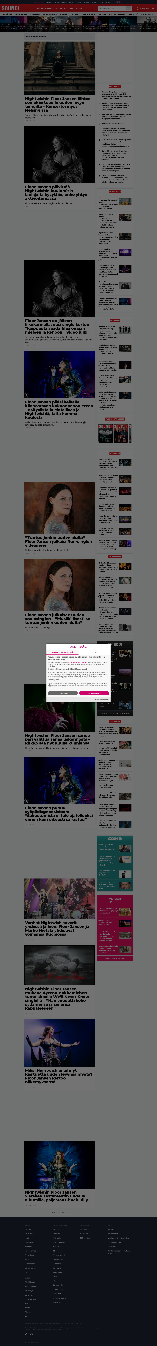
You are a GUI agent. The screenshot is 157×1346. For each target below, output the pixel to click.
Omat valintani (63, 693)
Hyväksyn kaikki (94, 693)
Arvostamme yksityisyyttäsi (62, 652)
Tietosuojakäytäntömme (101, 700)
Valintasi (94, 652)
